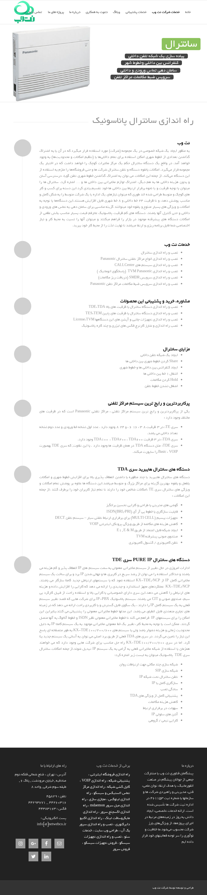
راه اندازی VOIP (94, 780)
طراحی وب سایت (106, 830)
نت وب (156, 888)
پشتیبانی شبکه (119, 780)
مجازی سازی (97, 799)
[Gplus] (132, 887)
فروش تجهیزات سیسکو (100, 843)
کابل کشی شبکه (118, 787)
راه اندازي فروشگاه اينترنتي (110, 774)
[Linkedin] (148, 887)
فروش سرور (121, 849)
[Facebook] (140, 887)
